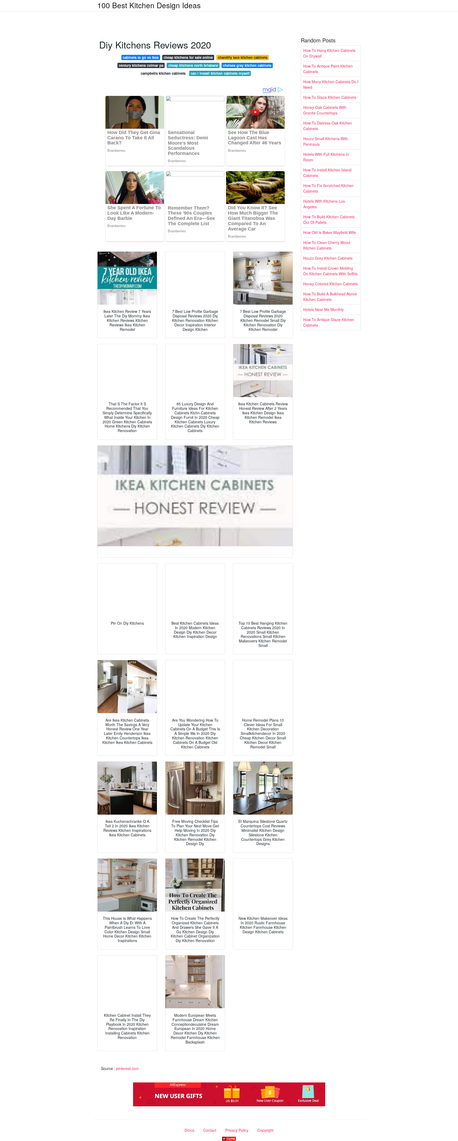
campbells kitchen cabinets (163, 73)
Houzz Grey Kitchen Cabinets (328, 258)
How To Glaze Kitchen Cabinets (329, 97)
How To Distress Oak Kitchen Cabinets (327, 125)
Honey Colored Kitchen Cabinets (330, 283)
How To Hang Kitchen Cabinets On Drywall (329, 53)
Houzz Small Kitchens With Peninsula (325, 141)
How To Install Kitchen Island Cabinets (327, 172)
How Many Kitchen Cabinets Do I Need (330, 84)
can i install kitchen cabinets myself (220, 73)
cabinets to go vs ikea (140, 57)
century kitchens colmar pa (141, 65)
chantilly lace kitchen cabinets (242, 57)
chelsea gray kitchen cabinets (247, 65)
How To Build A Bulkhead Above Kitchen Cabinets (330, 296)
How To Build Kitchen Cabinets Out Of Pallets (329, 219)
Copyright (265, 1130)
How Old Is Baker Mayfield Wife (329, 232)
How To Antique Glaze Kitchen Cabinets (328, 322)
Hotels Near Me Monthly (323, 309)
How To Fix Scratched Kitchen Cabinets (328, 188)
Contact (209, 1130)
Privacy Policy (236, 1130)
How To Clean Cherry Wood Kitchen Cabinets (326, 245)
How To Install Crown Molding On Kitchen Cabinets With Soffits (330, 270)
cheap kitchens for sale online (188, 57)
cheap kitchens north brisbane (193, 65)
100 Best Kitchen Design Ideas (149, 5)
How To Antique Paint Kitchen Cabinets (328, 68)
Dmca (189, 1130)
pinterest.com (127, 1068)
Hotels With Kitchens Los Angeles (324, 203)
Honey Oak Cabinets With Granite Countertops (324, 110)
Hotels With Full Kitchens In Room (326, 157)
